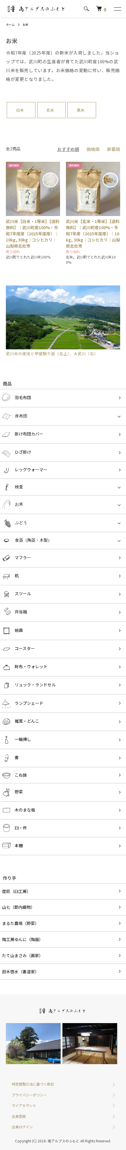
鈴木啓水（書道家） (20, 971)
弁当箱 (21, 612)
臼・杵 (21, 828)
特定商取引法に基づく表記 (33, 1083)
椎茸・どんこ (27, 721)
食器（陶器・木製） (33, 540)
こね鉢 (21, 775)
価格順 (93, 149)
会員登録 (19, 1116)
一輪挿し (23, 739)
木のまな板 (25, 810)
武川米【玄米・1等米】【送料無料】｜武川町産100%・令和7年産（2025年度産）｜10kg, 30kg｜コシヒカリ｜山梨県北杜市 (93, 233)
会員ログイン (22, 1126)
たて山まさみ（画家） (22, 955)
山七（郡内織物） (18, 907)
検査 (19, 486)
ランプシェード (29, 703)
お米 (25, 24)
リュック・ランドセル (35, 685)
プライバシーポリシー (29, 1094)
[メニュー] (117, 9)
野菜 (19, 792)
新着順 (113, 149)
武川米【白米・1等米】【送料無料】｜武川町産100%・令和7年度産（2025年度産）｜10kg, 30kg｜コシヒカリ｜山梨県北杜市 (32, 233)
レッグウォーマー (31, 469)
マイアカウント (24, 1105)
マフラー (23, 557)
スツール (23, 594)
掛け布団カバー (29, 434)
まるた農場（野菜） (20, 923)
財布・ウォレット (31, 666)
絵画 (19, 630)
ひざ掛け (23, 452)
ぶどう (21, 522)
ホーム (10, 24)
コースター (25, 648)
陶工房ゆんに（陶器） (22, 939)
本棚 (19, 845)
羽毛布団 (23, 397)
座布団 (21, 416)
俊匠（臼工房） (16, 891)
